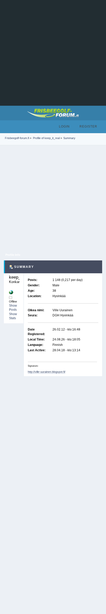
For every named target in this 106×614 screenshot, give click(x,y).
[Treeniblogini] (11, 292)
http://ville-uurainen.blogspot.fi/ (46, 371)
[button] (5, 126)
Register (88, 126)
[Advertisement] (53, 53)
